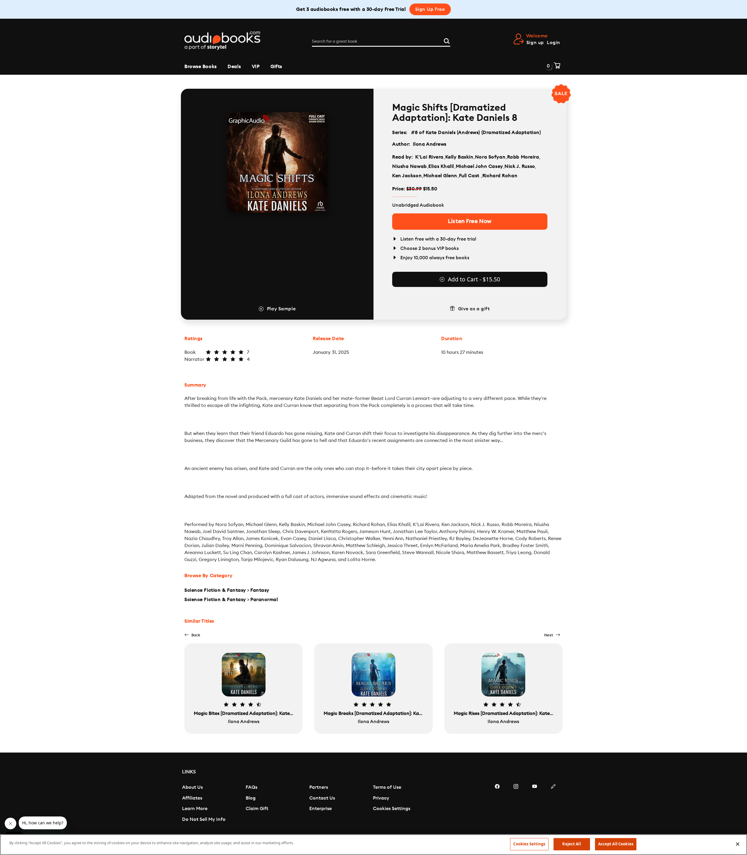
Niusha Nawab (409, 166)
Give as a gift (474, 309)
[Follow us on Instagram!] (516, 804)
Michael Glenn (440, 175)
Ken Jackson (407, 175)
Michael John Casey (479, 166)
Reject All (571, 844)
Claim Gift (257, 808)
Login (553, 42)
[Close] (737, 843)
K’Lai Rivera (429, 157)
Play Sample (281, 309)
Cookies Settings (391, 808)
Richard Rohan (499, 175)
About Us (192, 787)
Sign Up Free (430, 9)
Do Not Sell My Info (204, 819)
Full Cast (470, 175)
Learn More (194, 808)
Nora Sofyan (490, 157)
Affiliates (192, 798)
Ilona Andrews (429, 144)
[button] (192, 635)
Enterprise (320, 808)
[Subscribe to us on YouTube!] (534, 804)
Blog (251, 798)
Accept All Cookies (615, 844)
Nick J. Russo (520, 166)
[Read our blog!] (553, 804)
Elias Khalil (441, 166)
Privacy (381, 798)
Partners (318, 787)
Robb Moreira (523, 157)
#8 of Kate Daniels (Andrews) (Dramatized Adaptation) (476, 132)
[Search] (446, 40)
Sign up (535, 42)
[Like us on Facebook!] (497, 804)
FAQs (251, 787)
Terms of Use (387, 787)
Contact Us (322, 798)
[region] (373, 844)
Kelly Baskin (459, 157)
